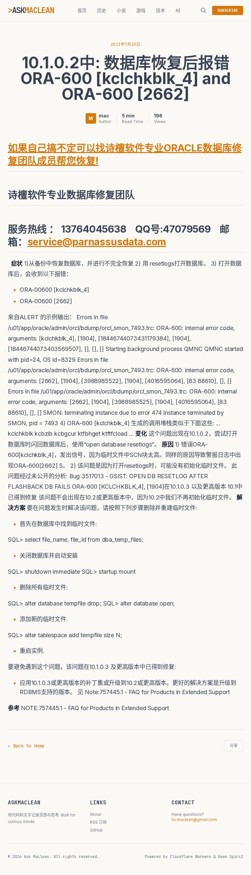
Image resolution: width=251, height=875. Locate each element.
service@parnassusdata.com (96, 242)
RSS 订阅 (98, 822)
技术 (160, 10)
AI (178, 10)
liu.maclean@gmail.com (194, 819)
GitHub (96, 830)
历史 (101, 10)
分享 (234, 745)
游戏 (140, 10)
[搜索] (203, 10)
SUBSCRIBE (227, 10)
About (95, 814)
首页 (82, 10)
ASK (33, 10)
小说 (121, 10)
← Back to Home (26, 746)
